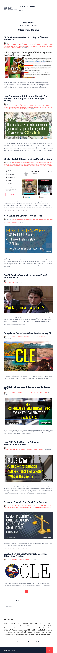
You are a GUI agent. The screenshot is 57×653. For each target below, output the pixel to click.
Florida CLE (33, 625)
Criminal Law (38, 505)
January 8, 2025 (25, 47)
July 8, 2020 (42, 508)
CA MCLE (32, 623)
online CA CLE (9, 630)
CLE (34, 43)
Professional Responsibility (8, 634)
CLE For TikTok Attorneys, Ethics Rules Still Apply (28, 159)
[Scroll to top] (49, 650)
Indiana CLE (23, 44)
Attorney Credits (22, 43)
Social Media (9, 167)
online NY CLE (25, 632)
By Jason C (9, 43)
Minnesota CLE (42, 44)
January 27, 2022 (7, 338)
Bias (5, 623)
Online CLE (46, 46)
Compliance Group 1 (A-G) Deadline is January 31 (27, 333)
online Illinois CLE (48, 630)
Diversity (50, 623)
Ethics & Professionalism (41, 43)
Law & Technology (25, 507)
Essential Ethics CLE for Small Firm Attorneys (26, 502)
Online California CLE (20, 630)
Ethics (21, 625)
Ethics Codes (49, 43)
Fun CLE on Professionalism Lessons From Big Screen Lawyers (26, 276)
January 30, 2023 (18, 282)
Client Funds (32, 219)
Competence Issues (47, 104)
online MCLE (7, 632)
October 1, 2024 (31, 108)
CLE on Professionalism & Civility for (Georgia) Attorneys (26, 38)
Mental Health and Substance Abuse (24, 627)
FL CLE (29, 625)
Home (21, 25)
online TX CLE (40, 632)
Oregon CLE (49, 107)
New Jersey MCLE (16, 46)
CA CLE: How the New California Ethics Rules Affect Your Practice (25, 555)
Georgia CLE (12, 44)
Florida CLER (6, 44)
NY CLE (46, 627)
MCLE (38, 44)
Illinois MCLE (18, 44)
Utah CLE (14, 47)
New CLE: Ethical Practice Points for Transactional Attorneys (21, 443)
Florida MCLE (12, 220)
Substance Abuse (7, 108)
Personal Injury (30, 508)
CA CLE (9, 623)
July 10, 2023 (20, 222)
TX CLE (44, 634)
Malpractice (48, 507)
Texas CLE (38, 634)
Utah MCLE (18, 47)
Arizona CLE (15, 43)
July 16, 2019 (33, 559)
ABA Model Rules (16, 104)
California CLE (17, 623)
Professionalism (47, 632)
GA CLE (36, 625)
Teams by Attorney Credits (29, 634)
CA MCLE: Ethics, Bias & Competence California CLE (27, 388)
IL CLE (45, 625)
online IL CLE (40, 630)
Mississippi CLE (49, 44)
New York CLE (36, 628)
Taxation (22, 634)
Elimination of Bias (35, 392)
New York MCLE (31, 46)
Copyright (47, 623)
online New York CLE (15, 632)
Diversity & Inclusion (8, 625)
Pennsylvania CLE (43, 165)
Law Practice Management (27, 220)
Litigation (34, 44)
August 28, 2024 (35, 167)
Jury (7, 627)
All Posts (27, 25)
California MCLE (30, 43)
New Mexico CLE (24, 46)
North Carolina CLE (39, 46)
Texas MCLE (8, 47)
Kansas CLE (28, 44)
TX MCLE (48, 634)
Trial (41, 634)
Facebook (25, 625)
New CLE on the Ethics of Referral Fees (23, 216)
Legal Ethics (10, 627)
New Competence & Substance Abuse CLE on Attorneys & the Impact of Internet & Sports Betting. (26, 98)
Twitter (19, 167)
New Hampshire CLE (8, 46)
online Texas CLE (34, 632)
